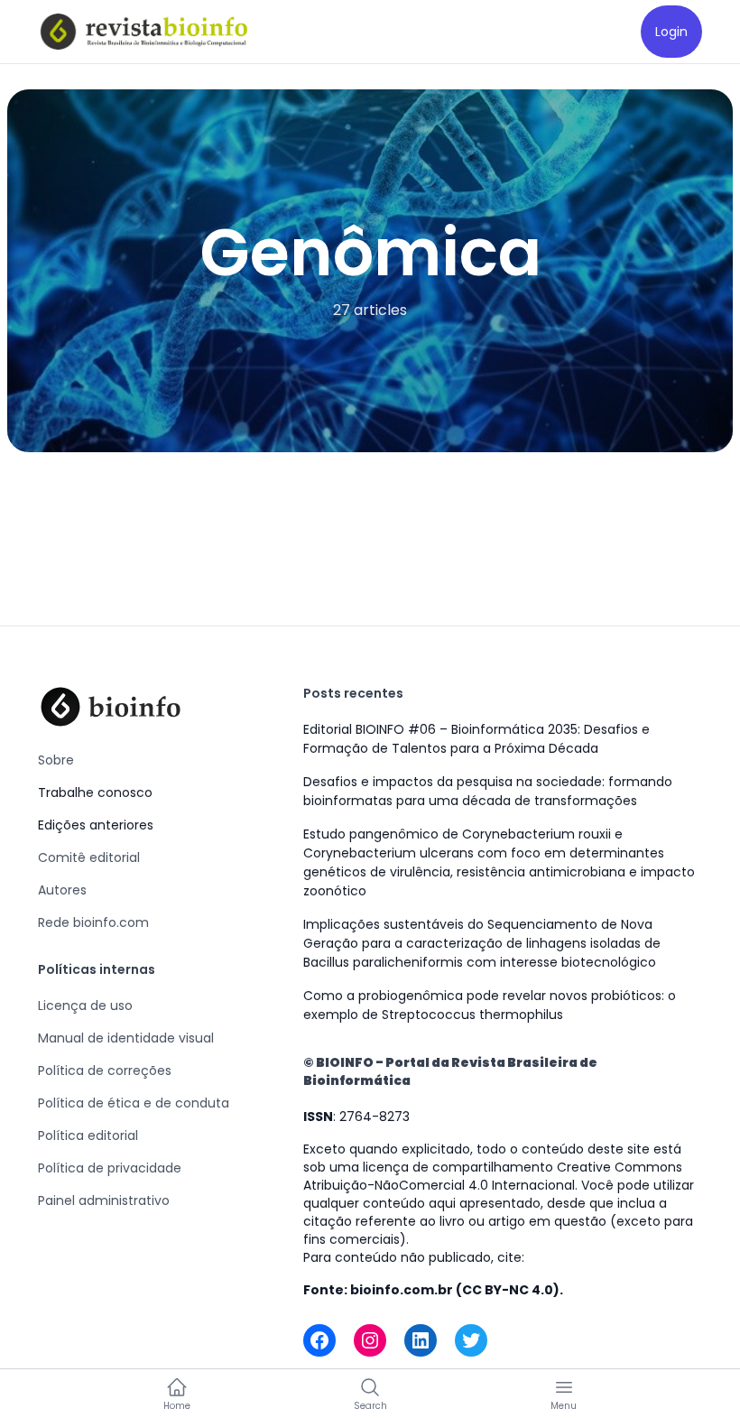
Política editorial (88, 1135)
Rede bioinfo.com (93, 922)
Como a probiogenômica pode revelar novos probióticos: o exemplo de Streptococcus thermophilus (489, 1005)
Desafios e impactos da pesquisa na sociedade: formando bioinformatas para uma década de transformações (487, 791)
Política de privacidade (109, 1168)
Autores (62, 890)
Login (671, 32)
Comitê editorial (89, 857)
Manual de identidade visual (126, 1038)
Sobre (56, 760)
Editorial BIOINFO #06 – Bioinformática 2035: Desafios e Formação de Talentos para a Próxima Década (476, 738)
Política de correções (104, 1070)
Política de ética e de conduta (133, 1103)
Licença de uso (85, 1005)
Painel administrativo (104, 1200)
